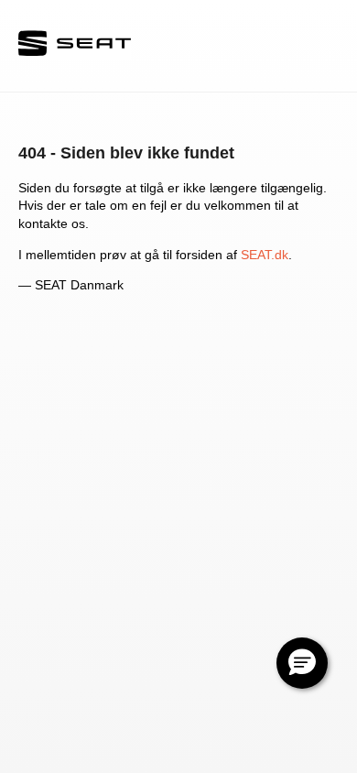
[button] (302, 663)
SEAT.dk (264, 254)
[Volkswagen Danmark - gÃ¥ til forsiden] (74, 45)
